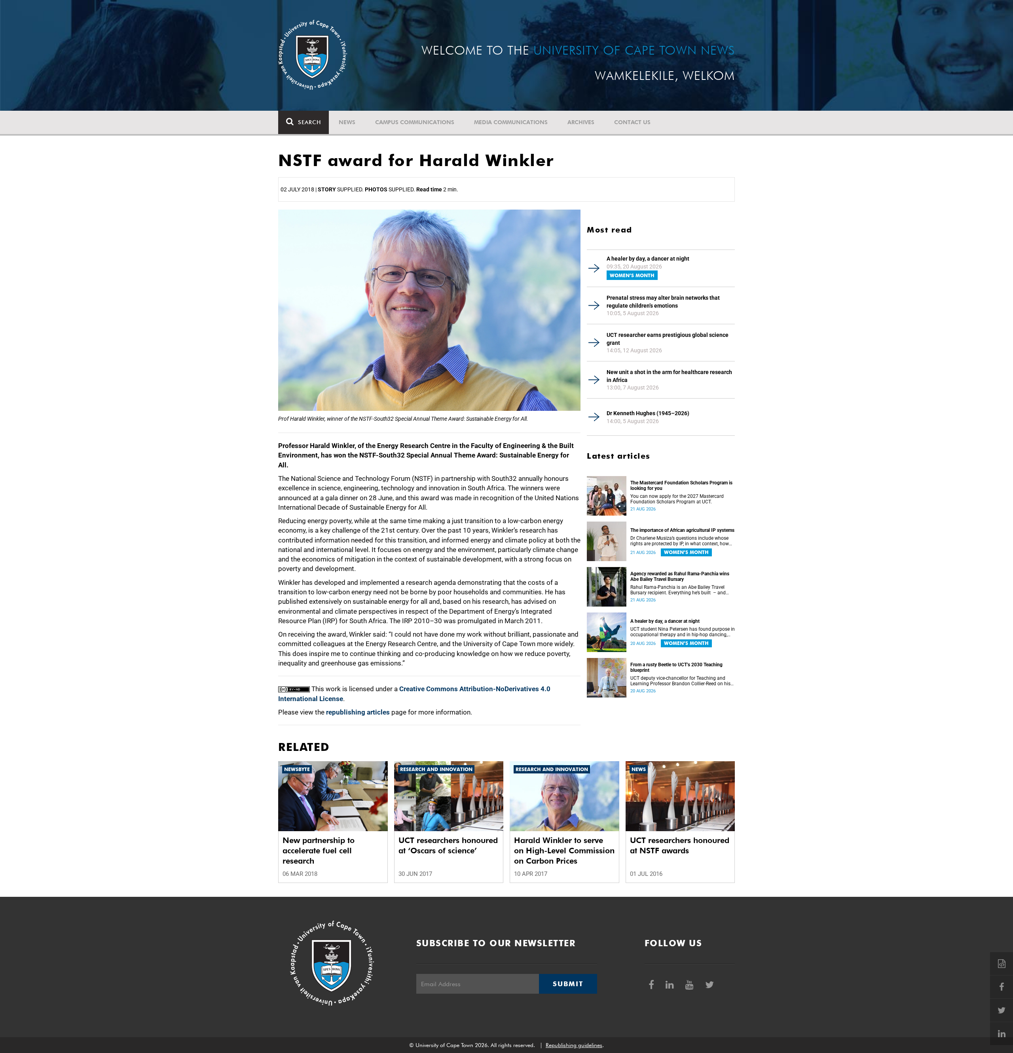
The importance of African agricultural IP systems (682, 530)
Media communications (511, 122)
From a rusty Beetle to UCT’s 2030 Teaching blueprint (676, 667)
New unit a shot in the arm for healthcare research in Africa (669, 376)
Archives (580, 122)
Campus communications (414, 122)
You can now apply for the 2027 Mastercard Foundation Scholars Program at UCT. (677, 499)
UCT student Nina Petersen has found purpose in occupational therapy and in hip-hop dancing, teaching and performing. (682, 631)
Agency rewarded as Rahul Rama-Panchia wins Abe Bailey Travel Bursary (679, 576)
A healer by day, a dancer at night (648, 258)
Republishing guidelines (574, 1045)
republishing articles (358, 712)
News (347, 122)
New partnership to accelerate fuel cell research (319, 851)
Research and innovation (436, 769)
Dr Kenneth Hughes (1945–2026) (648, 413)
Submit (568, 984)
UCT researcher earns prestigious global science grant (667, 339)
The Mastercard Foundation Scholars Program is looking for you (681, 485)
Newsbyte (297, 769)
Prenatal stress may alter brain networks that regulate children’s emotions (663, 302)
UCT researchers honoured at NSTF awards (679, 845)
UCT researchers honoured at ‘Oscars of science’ (448, 845)
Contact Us (632, 122)
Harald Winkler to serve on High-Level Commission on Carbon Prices (564, 851)
